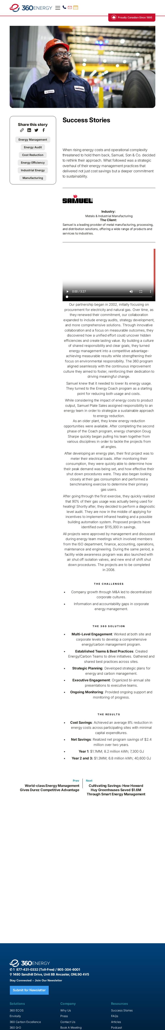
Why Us (65, 1010)
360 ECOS (17, 1010)
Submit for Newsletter (29, 990)
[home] (31, 8)
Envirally (15, 1016)
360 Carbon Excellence (25, 1022)
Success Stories (122, 1010)
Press (64, 1016)
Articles (116, 1022)
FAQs (114, 1016)
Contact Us (67, 1022)
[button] (57, 8)
